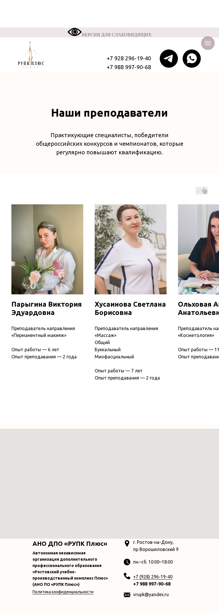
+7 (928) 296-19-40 (153, 576)
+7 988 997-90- (149, 583)
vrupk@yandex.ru (151, 594)
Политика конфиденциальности (63, 592)
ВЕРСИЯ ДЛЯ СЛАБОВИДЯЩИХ (117, 34)
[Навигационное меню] (208, 43)
